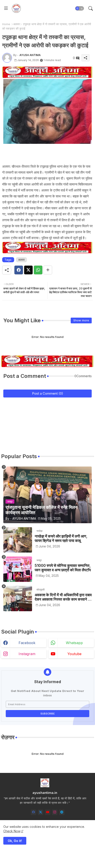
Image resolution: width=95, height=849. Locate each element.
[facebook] (33, 812)
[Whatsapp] (38, 270)
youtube (74, 654)
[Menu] (6, 8)
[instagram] (54, 812)
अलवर (16, 24)
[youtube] (47, 812)
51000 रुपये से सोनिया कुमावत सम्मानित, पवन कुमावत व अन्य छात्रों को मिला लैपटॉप (63, 567)
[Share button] (48, 270)
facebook (27, 643)
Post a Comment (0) (47, 393)
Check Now (11, 831)
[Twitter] (28, 270)
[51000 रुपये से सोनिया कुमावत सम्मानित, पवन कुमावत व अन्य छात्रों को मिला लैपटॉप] (17, 569)
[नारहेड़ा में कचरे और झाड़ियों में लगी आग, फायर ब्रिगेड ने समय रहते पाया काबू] (17, 540)
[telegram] (62, 812)
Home (6, 24)
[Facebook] (18, 270)
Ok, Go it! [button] (15, 841)
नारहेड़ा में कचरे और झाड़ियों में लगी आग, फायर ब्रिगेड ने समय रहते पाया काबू (61, 538)
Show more (81, 320)
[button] (79, 8)
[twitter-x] (40, 812)
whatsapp (74, 643)
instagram (27, 654)
